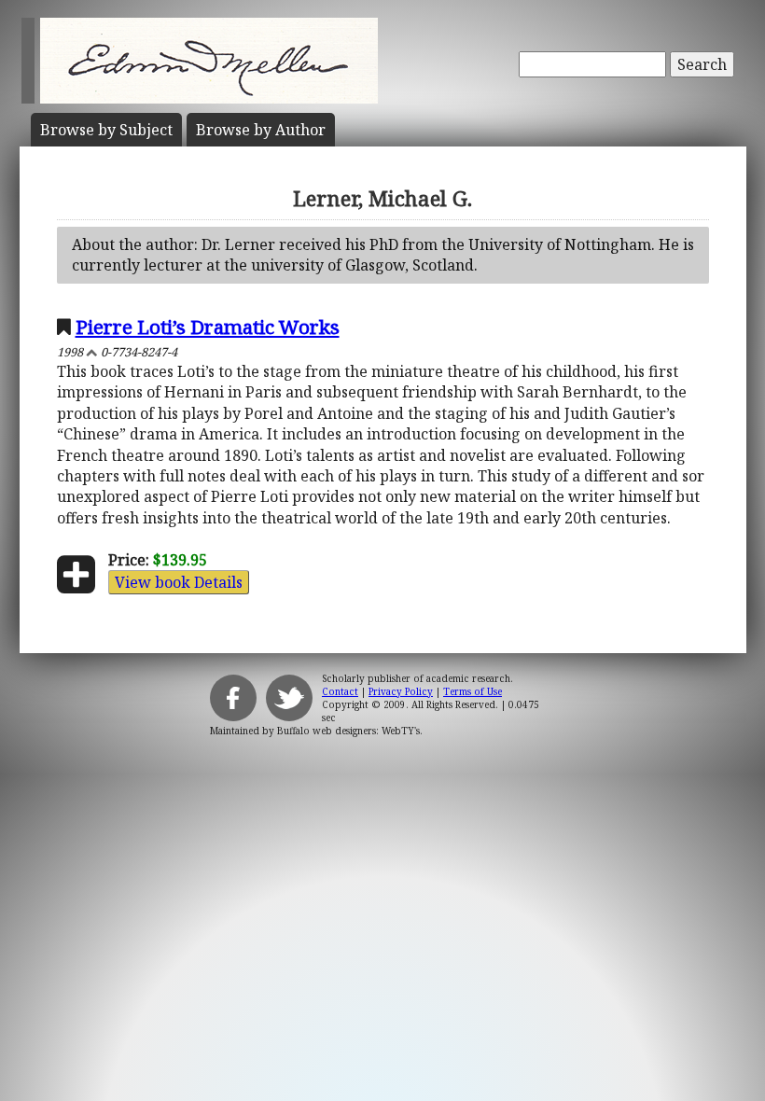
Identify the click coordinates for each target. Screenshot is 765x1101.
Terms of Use (472, 691)
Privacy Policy (401, 691)
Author (261, 129)
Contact (340, 691)
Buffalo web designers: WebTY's (348, 730)
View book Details (179, 582)
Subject (106, 129)
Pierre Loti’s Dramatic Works (208, 327)
